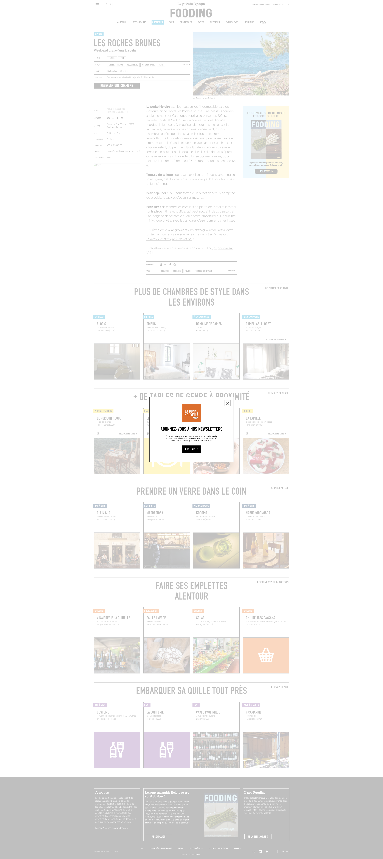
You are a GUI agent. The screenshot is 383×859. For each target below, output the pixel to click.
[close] (228, 403)
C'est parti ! (191, 449)
